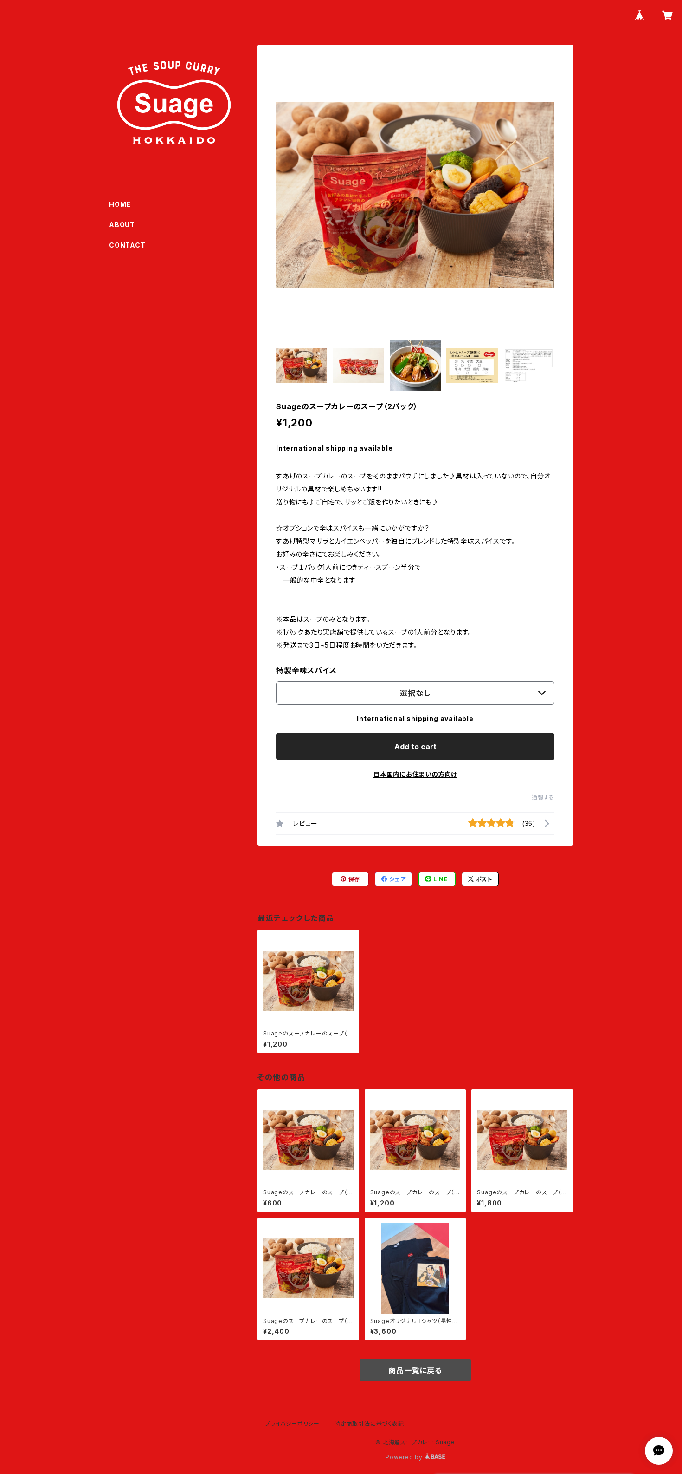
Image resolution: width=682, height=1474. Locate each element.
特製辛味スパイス (306, 670)
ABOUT (122, 225)
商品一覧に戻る (415, 1370)
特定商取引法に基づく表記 (369, 1423)
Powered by (405, 1457)
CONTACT (127, 245)
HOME (120, 204)
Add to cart (415, 746)
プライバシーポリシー (292, 1423)
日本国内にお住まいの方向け (415, 774)
